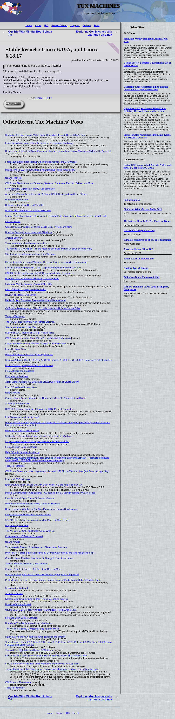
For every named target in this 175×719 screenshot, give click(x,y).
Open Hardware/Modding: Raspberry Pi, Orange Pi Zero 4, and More (39, 558)
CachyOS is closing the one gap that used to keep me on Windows (38, 436)
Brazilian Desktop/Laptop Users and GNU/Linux (28, 232)
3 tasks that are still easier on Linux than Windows (30, 254)
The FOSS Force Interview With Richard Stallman (30, 322)
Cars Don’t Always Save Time (139, 230)
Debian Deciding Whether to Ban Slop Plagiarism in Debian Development (41, 509)
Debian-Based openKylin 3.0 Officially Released (29, 365)
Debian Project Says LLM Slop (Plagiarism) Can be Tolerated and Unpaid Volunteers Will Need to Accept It (58, 151)
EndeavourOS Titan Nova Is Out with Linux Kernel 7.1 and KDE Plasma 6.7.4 (43, 484)
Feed (96, 25)
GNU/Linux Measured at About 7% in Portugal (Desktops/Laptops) (38, 338)
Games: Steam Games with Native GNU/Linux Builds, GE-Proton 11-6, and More (45, 398)
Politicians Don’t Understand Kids (141, 277)
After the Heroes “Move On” (138, 249)
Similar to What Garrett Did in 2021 (143, 209)
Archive (87, 25)
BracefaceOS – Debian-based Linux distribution (28, 623)
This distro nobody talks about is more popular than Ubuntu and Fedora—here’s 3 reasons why (52, 669)
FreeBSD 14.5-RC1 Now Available (22, 430)
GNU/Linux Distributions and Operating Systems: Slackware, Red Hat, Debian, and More (49, 183)
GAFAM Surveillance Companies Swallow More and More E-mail (37, 520)
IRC (46, 25)
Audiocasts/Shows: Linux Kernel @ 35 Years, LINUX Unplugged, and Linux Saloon (46, 194)
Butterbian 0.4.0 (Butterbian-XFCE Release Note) (29, 332)
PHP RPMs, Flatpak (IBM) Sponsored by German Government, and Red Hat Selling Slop (49, 552)
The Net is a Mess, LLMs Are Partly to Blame (147, 221)
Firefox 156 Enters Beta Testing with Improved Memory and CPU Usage (41, 162)
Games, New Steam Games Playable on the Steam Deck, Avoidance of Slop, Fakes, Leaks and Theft (55, 216)
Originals (75, 25)
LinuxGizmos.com (134, 159)
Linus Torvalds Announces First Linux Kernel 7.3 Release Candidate (38, 143)
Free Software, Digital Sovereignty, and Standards (30, 188)
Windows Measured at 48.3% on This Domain (147, 240)
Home (28, 25)
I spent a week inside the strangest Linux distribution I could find (37, 441)
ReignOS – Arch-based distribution (22, 452)
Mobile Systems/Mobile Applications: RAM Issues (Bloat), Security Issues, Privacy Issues (50, 492)
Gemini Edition (59, 25)
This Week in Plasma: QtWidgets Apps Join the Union (32, 628)
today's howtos (12, 221)
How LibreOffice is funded (18, 604)
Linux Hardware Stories (16, 349)
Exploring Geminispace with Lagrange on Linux (94, 33)
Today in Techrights (15, 316)
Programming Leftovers (16, 199)
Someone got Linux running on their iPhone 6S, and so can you (36, 599)
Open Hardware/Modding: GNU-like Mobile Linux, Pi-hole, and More (38, 227)
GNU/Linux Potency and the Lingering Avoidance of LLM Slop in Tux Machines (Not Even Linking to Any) (57, 471)
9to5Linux (129, 33)
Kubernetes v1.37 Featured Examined (24, 536)
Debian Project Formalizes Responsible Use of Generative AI (35, 300)
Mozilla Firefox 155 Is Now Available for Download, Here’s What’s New (40, 170)
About (38, 25)
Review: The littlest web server (20, 295)
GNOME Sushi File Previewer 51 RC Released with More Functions (38, 273)
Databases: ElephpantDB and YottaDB (24, 205)
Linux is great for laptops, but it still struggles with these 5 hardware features (43, 267)
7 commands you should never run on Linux (27, 243)
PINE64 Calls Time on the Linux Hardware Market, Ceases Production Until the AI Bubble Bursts (53, 580)
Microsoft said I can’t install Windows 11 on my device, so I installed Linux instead (46, 262)
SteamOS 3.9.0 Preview (17, 403)
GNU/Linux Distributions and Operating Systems (29, 354)
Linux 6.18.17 (43, 98)
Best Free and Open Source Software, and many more (32, 278)
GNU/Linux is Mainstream (18, 682)
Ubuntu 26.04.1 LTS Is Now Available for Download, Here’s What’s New (40, 610)
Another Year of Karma (136, 268)
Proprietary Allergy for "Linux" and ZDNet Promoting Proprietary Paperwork (42, 574)
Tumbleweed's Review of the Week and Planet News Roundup (36, 547)
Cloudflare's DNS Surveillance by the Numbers (28, 514)
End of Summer (132, 200)
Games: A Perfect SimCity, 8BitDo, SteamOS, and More (33, 569)
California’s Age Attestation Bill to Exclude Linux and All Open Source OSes (146, 88)
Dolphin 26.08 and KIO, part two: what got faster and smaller (35, 636)
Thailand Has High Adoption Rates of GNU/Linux (29, 650)
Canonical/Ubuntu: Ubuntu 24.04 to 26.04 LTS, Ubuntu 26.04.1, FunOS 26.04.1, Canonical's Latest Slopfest (58, 360)
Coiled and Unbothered (16, 588)
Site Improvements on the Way (20, 327)
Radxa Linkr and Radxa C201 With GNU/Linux (28, 210)
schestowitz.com (133, 194)
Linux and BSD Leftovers (17, 479)
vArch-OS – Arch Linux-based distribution (25, 289)
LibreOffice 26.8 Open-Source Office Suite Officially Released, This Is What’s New (46, 655)
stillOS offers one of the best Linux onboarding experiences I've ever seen (41, 663)
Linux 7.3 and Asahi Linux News (21, 387)
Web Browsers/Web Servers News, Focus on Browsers (32, 503)
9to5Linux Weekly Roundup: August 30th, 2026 (28, 284)
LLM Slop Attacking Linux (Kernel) (22, 417)
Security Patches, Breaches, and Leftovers (26, 563)
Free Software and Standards (19, 371)
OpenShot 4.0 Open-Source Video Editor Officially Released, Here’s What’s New (145, 109)
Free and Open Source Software (21, 447)
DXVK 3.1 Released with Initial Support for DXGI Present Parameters (39, 409)
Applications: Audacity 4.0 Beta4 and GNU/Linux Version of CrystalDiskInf (42, 382)
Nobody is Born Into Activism (139, 258)
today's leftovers (13, 178)
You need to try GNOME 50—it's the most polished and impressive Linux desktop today (48, 248)
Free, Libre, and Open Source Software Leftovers (29, 498)
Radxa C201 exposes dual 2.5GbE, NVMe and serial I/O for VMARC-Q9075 (147, 166)
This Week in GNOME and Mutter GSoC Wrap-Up (30, 531)
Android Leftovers (14, 238)
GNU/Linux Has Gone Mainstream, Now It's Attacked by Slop (35, 343)
